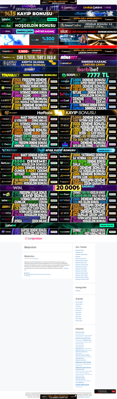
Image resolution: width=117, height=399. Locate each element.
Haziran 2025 (79, 308)
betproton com (87, 340)
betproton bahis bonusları (80, 335)
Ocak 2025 (78, 314)
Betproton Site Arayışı (81, 258)
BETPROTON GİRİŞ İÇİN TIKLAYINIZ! (58, 46)
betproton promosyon (83, 367)
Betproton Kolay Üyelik (81, 262)
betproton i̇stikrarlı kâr (88, 356)
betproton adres (80, 332)
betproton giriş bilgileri (88, 350)
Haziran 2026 (79, 304)
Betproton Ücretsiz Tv (46, 274)
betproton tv (77, 372)
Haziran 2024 (79, 320)
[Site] (29, 81)
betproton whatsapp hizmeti (84, 372)
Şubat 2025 (78, 312)
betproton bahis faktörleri (88, 335)
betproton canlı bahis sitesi (83, 338)
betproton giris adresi (87, 348)
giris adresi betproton (86, 380)
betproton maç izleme (83, 362)
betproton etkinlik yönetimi (80, 343)
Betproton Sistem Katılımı (82, 273)
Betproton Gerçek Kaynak (82, 264)
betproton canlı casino (79, 340)
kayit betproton (80, 382)
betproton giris (80, 348)
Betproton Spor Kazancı (81, 266)
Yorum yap (28, 275)
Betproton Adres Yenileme (82, 277)
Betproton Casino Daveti (81, 254)
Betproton (29, 256)
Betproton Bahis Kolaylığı (82, 260)
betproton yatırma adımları (80, 374)
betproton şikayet (80, 379)
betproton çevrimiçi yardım (80, 375)
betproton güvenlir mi (81, 351)
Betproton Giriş (79, 252)
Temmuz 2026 (79, 302)
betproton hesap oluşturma (80, 356)
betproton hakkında (79, 353)
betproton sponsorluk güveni (80, 371)
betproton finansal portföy (80, 346)
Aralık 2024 (78, 316)
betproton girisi (80, 350)
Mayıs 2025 (78, 310)
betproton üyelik (80, 377)
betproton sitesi (80, 369)
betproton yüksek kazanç (88, 374)
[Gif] (58, 113)
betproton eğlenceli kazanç (80, 345)
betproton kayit (80, 358)
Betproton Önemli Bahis (81, 268)
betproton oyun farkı (79, 365)
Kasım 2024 (78, 318)
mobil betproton (82, 384)
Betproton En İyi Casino (81, 270)
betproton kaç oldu (81, 360)
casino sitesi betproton (79, 380)
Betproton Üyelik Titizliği (81, 275)
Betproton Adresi (80, 250)
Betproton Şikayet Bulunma (35, 274)
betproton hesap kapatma (83, 355)
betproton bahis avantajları (80, 333)
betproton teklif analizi (88, 371)
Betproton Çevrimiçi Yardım (82, 279)
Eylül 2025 (78, 306)
